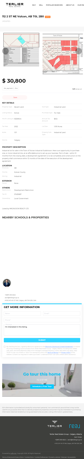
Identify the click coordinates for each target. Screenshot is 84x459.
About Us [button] (70, 5)
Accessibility (72, 457)
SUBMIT (42, 340)
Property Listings (54, 457)
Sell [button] (41, 5)
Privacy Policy (66, 352)
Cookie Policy (29, 457)
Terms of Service (52, 352)
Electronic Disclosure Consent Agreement (59, 346)
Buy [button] (34, 5)
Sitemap (64, 457)
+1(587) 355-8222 (10, 295)
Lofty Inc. (13, 453)
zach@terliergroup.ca (12, 297)
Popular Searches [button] (54, 5)
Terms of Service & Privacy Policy (13, 457)
